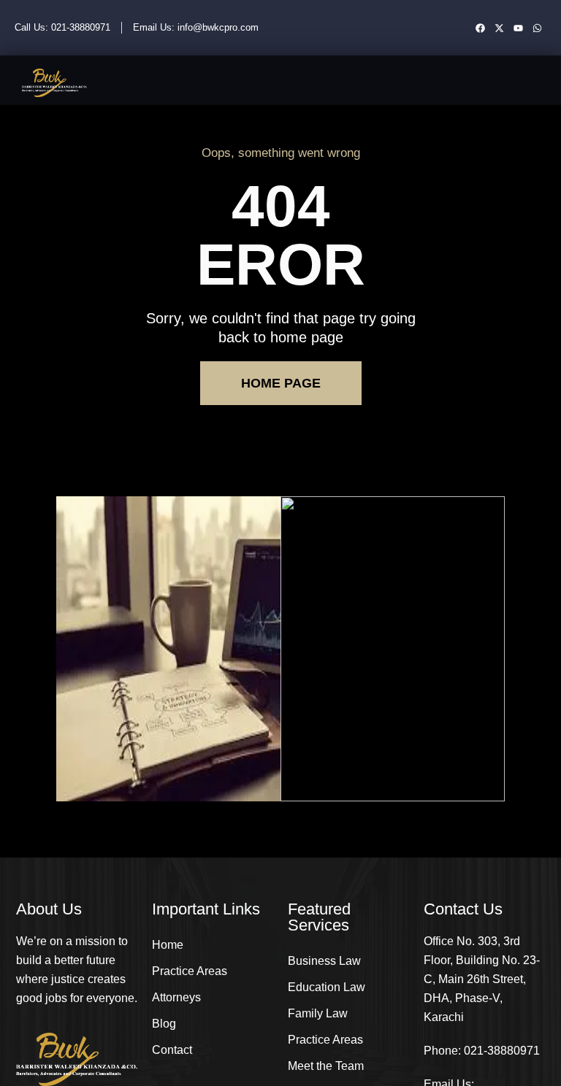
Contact (172, 1050)
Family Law (318, 1013)
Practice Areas (189, 971)
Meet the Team (326, 1066)
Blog (164, 1023)
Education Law (326, 987)
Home (167, 945)
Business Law (324, 961)
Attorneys (176, 997)
